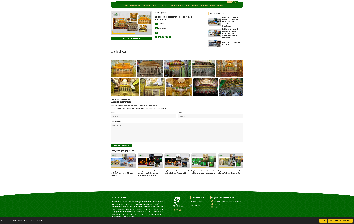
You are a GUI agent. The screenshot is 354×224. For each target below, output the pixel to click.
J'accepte (323, 221)
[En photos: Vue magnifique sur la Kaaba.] (215, 43)
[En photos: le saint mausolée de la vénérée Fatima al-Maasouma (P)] (230, 160)
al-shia (157, 13)
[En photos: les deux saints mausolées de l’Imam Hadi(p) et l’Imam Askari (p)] (203, 160)
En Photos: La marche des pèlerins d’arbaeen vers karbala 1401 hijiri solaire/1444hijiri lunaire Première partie (230, 33)
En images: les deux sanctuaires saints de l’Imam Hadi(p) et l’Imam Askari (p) (122, 173)
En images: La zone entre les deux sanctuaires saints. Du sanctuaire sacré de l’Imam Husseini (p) (149, 173)
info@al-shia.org (219, 207)
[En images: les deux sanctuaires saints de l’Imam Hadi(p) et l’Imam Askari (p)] (123, 160)
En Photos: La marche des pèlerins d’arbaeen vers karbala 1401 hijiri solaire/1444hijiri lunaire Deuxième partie (230, 22)
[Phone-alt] (232, 2)
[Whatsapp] (180, 210)
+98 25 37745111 (218, 204)
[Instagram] (177, 210)
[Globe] (235, 2)
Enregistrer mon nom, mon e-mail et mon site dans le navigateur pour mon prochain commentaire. (140, 108)
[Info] (228, 2)
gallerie (163, 13)
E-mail (180, 113)
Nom (113, 113)
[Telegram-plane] (173, 210)
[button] (126, 5)
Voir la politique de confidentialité (340, 221)
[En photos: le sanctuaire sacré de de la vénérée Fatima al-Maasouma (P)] (177, 160)
